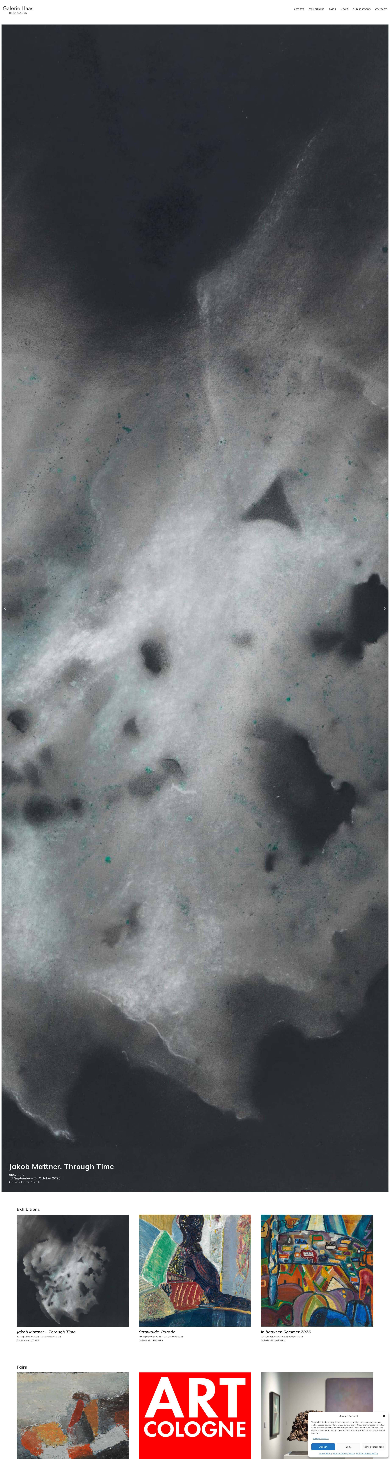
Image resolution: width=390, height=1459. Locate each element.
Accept (323, 1446)
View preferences (373, 1446)
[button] (383, 1416)
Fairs (332, 9)
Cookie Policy (325, 1453)
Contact (381, 9)
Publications (362, 9)
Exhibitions (316, 9)
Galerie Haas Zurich (28, 1340)
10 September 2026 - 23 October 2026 (161, 1336)
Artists (299, 9)
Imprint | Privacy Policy (344, 1453)
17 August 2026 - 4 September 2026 (282, 1336)
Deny (348, 1446)
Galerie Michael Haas (151, 1340)
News (344, 9)
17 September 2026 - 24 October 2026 (39, 1336)
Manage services (321, 1438)
